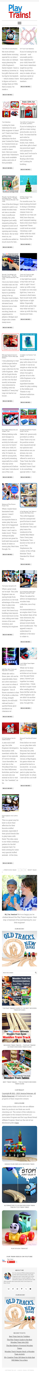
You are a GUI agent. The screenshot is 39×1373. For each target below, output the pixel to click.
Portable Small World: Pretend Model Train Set (28, 430)
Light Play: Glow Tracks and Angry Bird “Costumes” (9, 669)
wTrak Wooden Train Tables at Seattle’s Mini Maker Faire (28, 512)
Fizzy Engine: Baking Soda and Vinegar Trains (10, 430)
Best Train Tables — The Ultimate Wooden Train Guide (19, 1083)
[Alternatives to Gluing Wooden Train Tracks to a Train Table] (19, 1202)
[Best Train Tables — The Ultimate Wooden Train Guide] (16, 1079)
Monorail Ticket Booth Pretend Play (28, 738)
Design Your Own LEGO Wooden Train (19, 1164)
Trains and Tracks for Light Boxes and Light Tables (27, 275)
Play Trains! (19, 11)
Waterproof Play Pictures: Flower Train (9, 505)
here (17, 1123)
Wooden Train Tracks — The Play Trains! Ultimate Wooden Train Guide (20, 1046)
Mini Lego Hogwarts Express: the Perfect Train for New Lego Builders (10, 356)
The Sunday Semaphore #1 (9, 586)
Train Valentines (6, 122)
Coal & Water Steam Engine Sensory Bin (27, 664)
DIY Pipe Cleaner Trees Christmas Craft (26, 197)
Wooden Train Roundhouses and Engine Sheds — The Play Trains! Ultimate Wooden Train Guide (10, 199)
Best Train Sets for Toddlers (19, 1336)
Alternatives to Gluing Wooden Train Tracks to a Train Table (19, 1206)
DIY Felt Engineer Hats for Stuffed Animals (9, 738)
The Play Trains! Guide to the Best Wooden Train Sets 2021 (19, 1009)
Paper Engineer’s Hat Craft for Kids (10, 816)
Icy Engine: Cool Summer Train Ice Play (28, 355)
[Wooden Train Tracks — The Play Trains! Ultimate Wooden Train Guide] (16, 1042)
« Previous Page (10, 870)
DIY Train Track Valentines (27, 48)
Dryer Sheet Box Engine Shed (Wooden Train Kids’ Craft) (27, 592)
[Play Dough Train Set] (19, 1245)
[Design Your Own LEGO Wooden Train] (19, 1161)
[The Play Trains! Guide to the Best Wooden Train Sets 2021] (16, 1005)
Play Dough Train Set (19, 1248)
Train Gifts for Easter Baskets (9, 48)
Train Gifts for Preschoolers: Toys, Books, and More (27, 122)
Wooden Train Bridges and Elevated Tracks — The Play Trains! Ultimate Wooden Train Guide (10, 277)
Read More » (8, 95)
